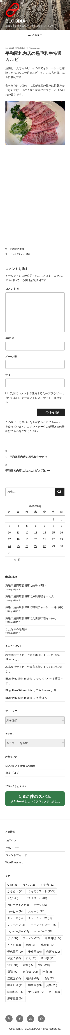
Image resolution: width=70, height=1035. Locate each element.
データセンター (44, 924)
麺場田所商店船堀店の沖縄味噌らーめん (29, 596)
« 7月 (17, 559)
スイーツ (36, 911)
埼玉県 (47, 958)
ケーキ (40, 904)
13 (35, 532)
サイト (9, 374)
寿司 (28, 965)
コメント (12, 288)
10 (9, 532)
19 (26, 539)
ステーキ (15, 918)
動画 (30, 944)
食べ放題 (36, 991)
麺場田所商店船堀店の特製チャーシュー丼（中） (35, 607)
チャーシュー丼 (40, 918)
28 (44, 546)
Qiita (12, 884)
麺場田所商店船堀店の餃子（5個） (26, 585)
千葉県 (35, 951)
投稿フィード (13, 847)
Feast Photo (17, 249)
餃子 (54, 991)
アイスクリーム (35, 898)
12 (26, 532)
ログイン (10, 840)
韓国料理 (15, 991)
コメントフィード (16, 855)
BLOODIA (15, 21)
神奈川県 (15, 985)
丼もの (14, 944)
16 (61, 532)
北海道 (47, 944)
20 (35, 539)
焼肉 (28, 254)
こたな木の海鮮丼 (16, 629)
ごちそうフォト (17, 254)
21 (44, 539)
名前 (9, 338)
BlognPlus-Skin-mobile (18, 678)
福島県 (35, 985)
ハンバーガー (18, 931)
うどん (29, 884)
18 (18, 539)
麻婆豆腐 (15, 998)
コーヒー (15, 911)
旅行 (44, 965)
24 (9, 546)
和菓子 (14, 958)
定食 (12, 965)
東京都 (30, 971)
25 (18, 546)
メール (11, 356)
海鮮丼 (32, 978)
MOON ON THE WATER (20, 765)
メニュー (37, 34)
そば (12, 898)
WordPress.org (14, 862)
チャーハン (16, 924)
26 (26, 546)
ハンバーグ (43, 931)
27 (35, 546)
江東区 (14, 978)
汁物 (47, 971)
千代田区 (15, 951)
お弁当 (47, 884)
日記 (12, 971)
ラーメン (31, 938)
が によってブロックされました (37, 800)
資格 (51, 985)
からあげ (15, 891)
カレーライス (18, 904)
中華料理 (53, 938)
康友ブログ (12, 772)
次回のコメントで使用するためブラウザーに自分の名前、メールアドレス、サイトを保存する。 (34, 398)
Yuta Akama (33, 48)
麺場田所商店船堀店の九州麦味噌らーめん (31, 618)
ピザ (12, 938)
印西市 (53, 951)
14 (44, 532)
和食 (30, 958)
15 (53, 532)
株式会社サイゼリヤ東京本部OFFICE (27, 654)
